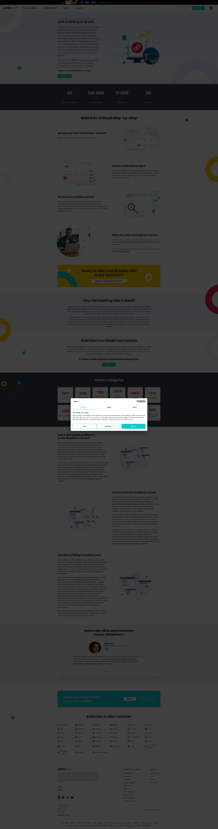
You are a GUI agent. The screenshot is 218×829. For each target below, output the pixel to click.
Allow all (133, 426)
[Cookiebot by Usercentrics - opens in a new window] (138, 401)
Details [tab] (109, 407)
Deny (84, 426)
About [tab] (134, 407)
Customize (108, 426)
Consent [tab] (83, 407)
